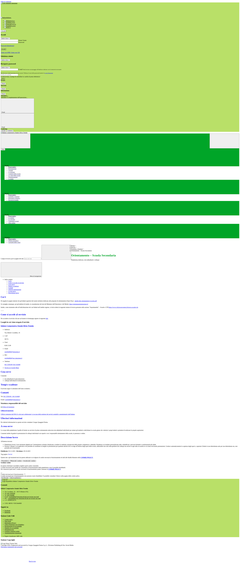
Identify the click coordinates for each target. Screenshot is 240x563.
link (47, 318)
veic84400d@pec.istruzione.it (13, 358)
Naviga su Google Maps (11, 368)
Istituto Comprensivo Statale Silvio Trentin (17, 326)
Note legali (7, 521)
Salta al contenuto (6, 1)
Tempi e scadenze (13, 286)
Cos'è (10, 281)
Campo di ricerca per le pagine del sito (12, 258)
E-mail (20, 69)
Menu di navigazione (35, 276)
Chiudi (3, 83)
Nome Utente (22, 40)
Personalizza (5, 461)
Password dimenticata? (7, 45)
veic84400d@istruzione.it (12, 352)
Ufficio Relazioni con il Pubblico (14, 524)
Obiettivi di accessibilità (11, 528)
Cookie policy (8, 519)
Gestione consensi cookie (12, 531)
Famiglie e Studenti (77, 249)
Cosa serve (11, 284)
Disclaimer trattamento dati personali (11, 547)
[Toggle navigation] (15, 140)
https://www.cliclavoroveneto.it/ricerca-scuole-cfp (123, 307)
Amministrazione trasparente (12, 533)
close (3, 149)
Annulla (4, 131)
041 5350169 (11, 493)
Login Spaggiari (49, 73)
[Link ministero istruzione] (9, 3)
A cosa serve (12, 291)
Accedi (3, 31)
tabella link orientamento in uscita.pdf (86, 301)
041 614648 (16, 396)
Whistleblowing (9, 529)
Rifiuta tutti (16, 461)
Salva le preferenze (15, 478)
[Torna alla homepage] (120, 132)
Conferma (10, 131)
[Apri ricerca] (224, 140)
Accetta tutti (29, 461)
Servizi (73, 247)
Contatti (10, 288)
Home (73, 245)
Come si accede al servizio (16, 283)
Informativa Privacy (10, 523)
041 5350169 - (7, 396)
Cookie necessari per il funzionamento (12, 474)
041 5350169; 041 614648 (12, 364)
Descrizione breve (13, 293)
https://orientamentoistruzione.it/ (78, 304)
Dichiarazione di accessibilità (13, 526)
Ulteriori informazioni (14, 289)
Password (21, 42)
